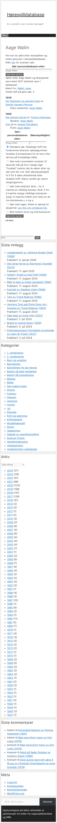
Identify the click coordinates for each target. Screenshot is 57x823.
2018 (10, 492)
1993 (10, 581)
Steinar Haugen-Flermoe (19, 104)
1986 (10, 603)
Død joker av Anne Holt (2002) (25, 315)
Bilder (10, 382)
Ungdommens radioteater (22, 449)
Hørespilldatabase (25, 14)
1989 (10, 592)
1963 (10, 677)
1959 (10, 685)
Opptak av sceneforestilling (23, 434)
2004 (10, 541)
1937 (10, 714)
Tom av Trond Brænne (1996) (24, 297)
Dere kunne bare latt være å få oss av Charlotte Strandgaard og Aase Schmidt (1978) (31, 763)
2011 (9, 515)
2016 (10, 500)
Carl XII (9, 124)
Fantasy (11, 393)
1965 (10, 670)
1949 (10, 707)
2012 (10, 511)
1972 (10, 652)
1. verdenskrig (15, 352)
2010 (10, 518)
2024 (10, 470)
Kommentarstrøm (17, 789)
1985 (10, 607)
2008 (10, 526)
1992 (10, 585)
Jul (8, 408)
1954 (10, 692)
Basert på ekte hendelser (22, 371)
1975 (10, 640)
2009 (10, 522)
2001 (10, 552)
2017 (10, 496)
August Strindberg (28, 124)
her (13, 62)
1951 (9, 700)
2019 (10, 489)
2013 (10, 507)
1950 (10, 703)
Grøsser (11, 397)
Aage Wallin (35, 108)
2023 (10, 474)
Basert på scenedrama (20, 375)
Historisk (12, 401)
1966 (10, 666)
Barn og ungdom (16, 360)
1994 (10, 578)
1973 (10, 648)
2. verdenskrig (15, 356)
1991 (10, 589)
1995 (10, 574)
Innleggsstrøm (15, 786)
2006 (10, 533)
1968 (10, 663)
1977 (10, 633)
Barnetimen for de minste (22, 367)
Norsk (10, 427)
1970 (10, 655)
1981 (9, 622)
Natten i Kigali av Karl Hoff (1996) (27, 274)
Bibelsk (11, 378)
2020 (10, 485)
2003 (10, 544)
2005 (10, 537)
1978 (10, 629)
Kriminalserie (14, 419)
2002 (10, 548)
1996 (10, 570)
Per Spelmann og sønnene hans (23, 101)
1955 (10, 689)
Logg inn (12, 782)
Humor (11, 404)
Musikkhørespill (16, 423)
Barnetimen (13, 364)
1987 (10, 600)
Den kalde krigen (17, 386)
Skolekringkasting (17, 441)
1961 (10, 681)
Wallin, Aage (24, 88)
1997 (10, 566)
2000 (10, 555)
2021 (10, 481)
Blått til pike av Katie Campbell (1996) (29, 282)
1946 (10, 711)
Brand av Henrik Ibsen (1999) (24, 323)
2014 (10, 503)
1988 (10, 596)
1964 (10, 674)
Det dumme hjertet (16, 117)
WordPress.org (15, 793)
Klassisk (12, 412)
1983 (10, 615)
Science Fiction (16, 438)
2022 (10, 477)
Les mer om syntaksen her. (32, 207)
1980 (10, 626)
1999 (10, 559)
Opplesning (13, 430)
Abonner (47, 801)
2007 (10, 529)
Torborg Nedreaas (41, 117)
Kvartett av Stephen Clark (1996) (26, 289)
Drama (11, 389)
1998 (10, 563)
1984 (10, 611)
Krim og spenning (17, 415)
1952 (10, 696)
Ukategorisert (15, 445)
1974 (10, 644)
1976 (10, 637)
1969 (10, 659)
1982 (10, 618)
